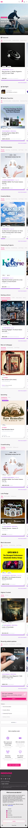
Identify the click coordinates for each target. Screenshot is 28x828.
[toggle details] (24, 80)
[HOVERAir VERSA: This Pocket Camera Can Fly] (13, 165)
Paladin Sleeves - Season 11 (10, 528)
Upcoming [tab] (8, 149)
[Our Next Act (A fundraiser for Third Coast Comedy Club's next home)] (13, 214)
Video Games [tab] (19, 297)
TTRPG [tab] (13, 297)
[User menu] (24, 2)
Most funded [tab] (9, 447)
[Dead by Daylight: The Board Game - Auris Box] (13, 313)
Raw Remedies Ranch (8, 429)
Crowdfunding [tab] (14, 149)
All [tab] (1, 40)
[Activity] (22, 1)
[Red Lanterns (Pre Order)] (13, 363)
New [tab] (9, 397)
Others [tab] (24, 297)
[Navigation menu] (26, 1)
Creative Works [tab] (15, 40)
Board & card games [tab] (5, 297)
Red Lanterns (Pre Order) (9, 379)
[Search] (19, 2)
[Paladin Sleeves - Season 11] (13, 511)
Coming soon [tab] (4, 397)
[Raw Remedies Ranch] (13, 413)
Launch (13, 698)
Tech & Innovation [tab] (7, 40)
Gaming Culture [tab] (23, 40)
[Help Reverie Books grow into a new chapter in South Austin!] (13, 263)
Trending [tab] (3, 447)
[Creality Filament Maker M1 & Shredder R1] (13, 116)
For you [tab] (2, 149)
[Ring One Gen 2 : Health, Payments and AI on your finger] (13, 55)
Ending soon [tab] (15, 447)
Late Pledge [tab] (21, 149)
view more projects (22, 82)
